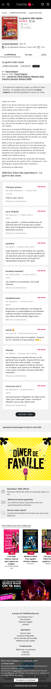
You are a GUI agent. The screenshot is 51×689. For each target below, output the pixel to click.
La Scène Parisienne (10, 44)
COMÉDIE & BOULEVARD (10, 66)
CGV (15, 638)
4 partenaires (17, 671)
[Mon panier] (48, 4)
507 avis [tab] (28, 55)
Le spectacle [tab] (10, 54)
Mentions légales (25, 622)
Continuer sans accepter (26, 685)
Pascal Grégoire (11, 71)
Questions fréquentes (25, 636)
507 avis (32, 21)
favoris (27, 28)
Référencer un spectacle (25, 649)
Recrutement (25, 619)
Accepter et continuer (26, 680)
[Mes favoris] (42, 4)
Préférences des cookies (25, 641)
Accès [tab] (43, 55)
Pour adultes (25, 66)
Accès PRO (25, 654)
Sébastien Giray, (37, 76)
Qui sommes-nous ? (25, 617)
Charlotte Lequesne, (10, 79)
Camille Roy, (12, 76)
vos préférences (8, 673)
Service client (25, 633)
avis (25, 24)
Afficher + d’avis (25, 414)
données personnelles (28, 638)
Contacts (25, 624)
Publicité (25, 652)
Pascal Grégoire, (24, 76)
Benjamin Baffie (25, 79)
